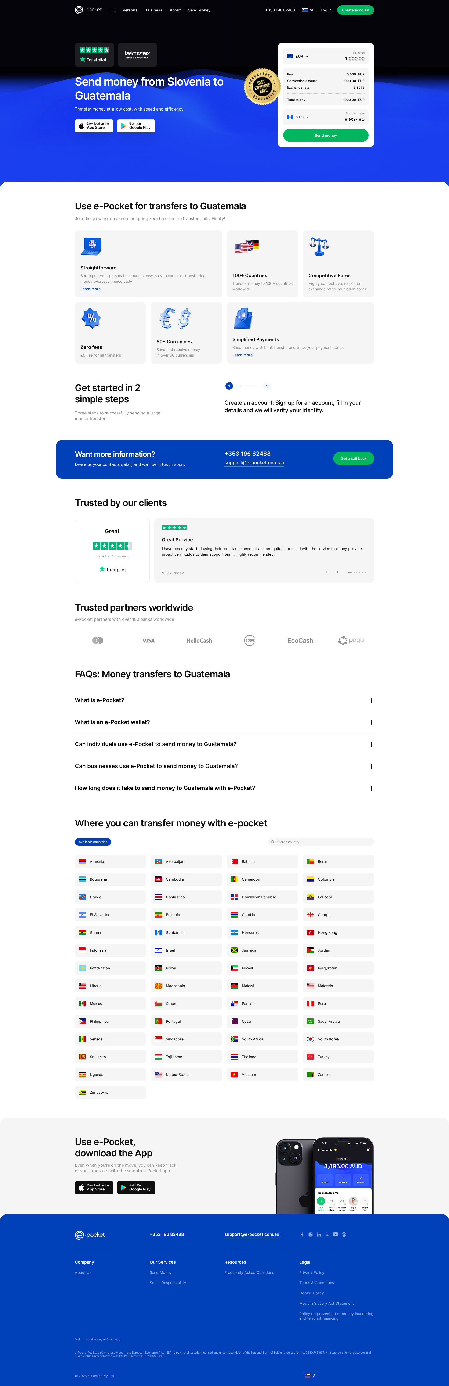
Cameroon (251, 879)
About (175, 10)
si (311, 10)
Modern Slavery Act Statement (326, 1303)
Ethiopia (173, 914)
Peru (322, 1003)
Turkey (324, 1056)
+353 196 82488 (280, 10)
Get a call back (354, 458)
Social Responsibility (168, 1282)
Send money (326, 135)
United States (177, 1074)
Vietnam (249, 1074)
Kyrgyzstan (327, 968)
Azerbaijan (175, 861)
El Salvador (99, 914)
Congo (95, 897)
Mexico (96, 1003)
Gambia (248, 914)
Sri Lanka (98, 1056)
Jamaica (249, 950)
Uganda (96, 1074)
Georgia (325, 914)
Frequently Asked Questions (249, 1272)
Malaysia (325, 985)
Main (78, 1339)
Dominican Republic (259, 897)
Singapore (175, 1039)
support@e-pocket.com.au (254, 462)
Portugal (173, 1021)
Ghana (95, 932)
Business (154, 10)
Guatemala (175, 932)
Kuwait (247, 968)
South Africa (252, 1039)
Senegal (97, 1039)
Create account (355, 10)
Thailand (249, 1056)
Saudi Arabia (329, 1021)
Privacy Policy (311, 1272)
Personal (130, 10)
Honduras (250, 932)
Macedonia (175, 985)
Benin (322, 861)
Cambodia (175, 879)
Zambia (324, 1074)
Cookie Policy (311, 1293)
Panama (249, 1003)
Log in (326, 10)
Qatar (246, 1021)
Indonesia (98, 950)
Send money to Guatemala (103, 1339)
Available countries (93, 842)
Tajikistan (174, 1056)
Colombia (326, 879)
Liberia (95, 985)
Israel (170, 950)
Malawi (248, 985)
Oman (171, 1003)
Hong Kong (327, 932)
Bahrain (248, 861)
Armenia (97, 861)
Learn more (90, 288)
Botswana (98, 879)
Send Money (199, 10)
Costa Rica (175, 897)
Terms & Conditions (316, 1282)
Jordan (324, 950)
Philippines (99, 1021)
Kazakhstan (100, 968)
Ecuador (325, 897)
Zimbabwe (99, 1092)
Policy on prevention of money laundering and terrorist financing (336, 1316)
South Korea (328, 1039)
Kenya (171, 968)
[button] (327, 572)
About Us (83, 1272)
